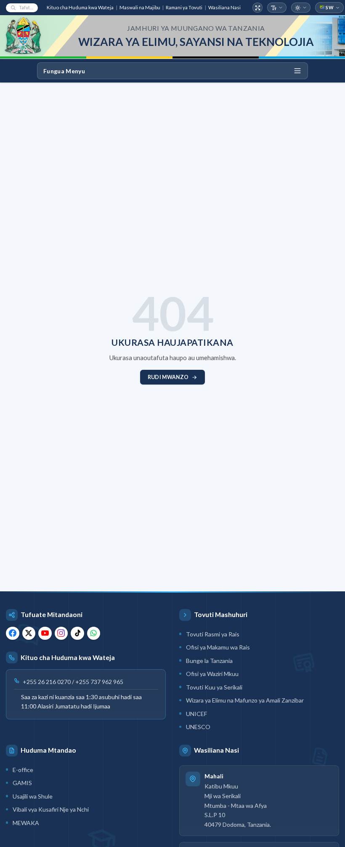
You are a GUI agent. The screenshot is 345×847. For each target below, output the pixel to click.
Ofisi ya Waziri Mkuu (212, 673)
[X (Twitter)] (29, 633)
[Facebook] (12, 633)
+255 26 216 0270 (47, 681)
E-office (23, 769)
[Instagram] (61, 633)
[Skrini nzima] (257, 8)
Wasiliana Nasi (224, 7)
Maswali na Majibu (139, 7)
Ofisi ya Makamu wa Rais (218, 647)
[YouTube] (45, 633)
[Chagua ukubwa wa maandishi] (277, 8)
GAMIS (22, 782)
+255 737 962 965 (99, 681)
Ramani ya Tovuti (184, 7)
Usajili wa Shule (33, 796)
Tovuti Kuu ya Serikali (214, 687)
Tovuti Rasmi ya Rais (212, 634)
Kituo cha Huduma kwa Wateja (80, 7)
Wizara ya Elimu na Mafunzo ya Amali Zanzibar (245, 700)
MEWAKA (26, 822)
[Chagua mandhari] (301, 8)
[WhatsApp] (94, 633)
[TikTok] (77, 633)
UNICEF (196, 713)
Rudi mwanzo (168, 377)
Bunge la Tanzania (209, 660)
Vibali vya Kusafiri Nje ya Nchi (51, 809)
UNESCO (198, 726)
